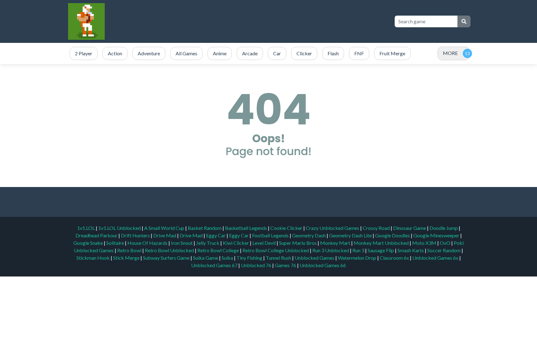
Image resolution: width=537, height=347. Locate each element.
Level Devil (264, 243)
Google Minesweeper (436, 235)
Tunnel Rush (279, 258)
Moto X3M (424, 243)
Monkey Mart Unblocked (382, 243)
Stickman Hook (93, 258)
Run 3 (358, 250)
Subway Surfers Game (166, 258)
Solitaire (115, 243)
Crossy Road (377, 228)
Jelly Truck (208, 243)
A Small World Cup (164, 228)
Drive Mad (165, 235)
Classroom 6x (394, 258)
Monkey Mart (335, 243)
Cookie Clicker (286, 228)
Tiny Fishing (249, 258)
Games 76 (285, 265)
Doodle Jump (444, 228)
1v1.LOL (86, 228)
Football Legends (271, 235)
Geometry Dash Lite (351, 235)
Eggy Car (216, 235)
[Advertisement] (275, 21)
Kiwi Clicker (236, 243)
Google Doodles (393, 235)
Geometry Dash (309, 235)
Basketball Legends (246, 228)
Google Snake (88, 243)
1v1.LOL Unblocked (120, 228)
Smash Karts (411, 250)
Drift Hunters (136, 235)
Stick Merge (126, 258)
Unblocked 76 (256, 265)
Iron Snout (182, 243)
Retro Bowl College (218, 250)
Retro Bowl (129, 250)
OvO (445, 243)
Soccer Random (444, 250)
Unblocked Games (315, 258)
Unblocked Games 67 (214, 265)
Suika (228, 258)
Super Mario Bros (298, 243)
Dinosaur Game (410, 228)
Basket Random (205, 228)
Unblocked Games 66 (323, 265)
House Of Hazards (147, 243)
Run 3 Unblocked (331, 250)
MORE (450, 53)
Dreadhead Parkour (97, 235)
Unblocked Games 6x (435, 258)
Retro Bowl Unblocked (170, 250)
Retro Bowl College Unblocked (276, 250)
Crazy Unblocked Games (333, 228)
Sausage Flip (381, 250)
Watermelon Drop (357, 258)
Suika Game (206, 258)
